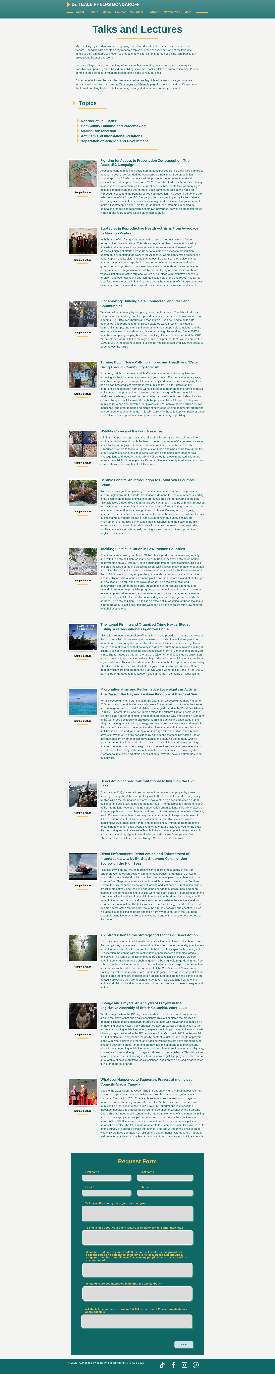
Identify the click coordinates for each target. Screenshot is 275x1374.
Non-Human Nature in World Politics (181, 811)
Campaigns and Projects (134, 84)
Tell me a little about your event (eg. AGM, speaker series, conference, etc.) (134, 1227)
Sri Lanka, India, (154, 514)
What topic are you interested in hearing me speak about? (124, 1283)
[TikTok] (162, 1365)
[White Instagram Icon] (184, 1365)
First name (92, 1172)
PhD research (136, 869)
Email (89, 1187)
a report (178, 662)
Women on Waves (156, 262)
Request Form (101, 72)
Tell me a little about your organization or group (116, 1203)
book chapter (134, 811)
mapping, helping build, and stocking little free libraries (147, 335)
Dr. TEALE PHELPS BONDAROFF (106, 4)
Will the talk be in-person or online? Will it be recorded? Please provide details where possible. (136, 1310)
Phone (145, 1187)
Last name (147, 1172)
